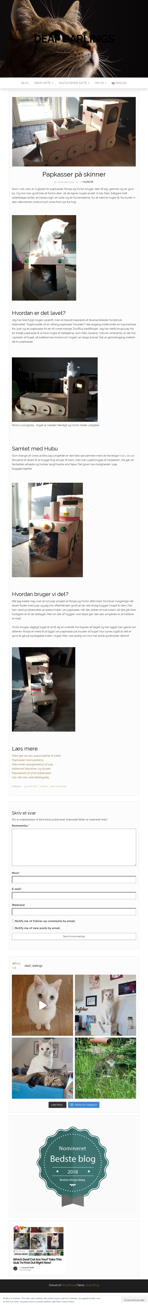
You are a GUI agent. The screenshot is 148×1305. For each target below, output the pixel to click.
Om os (100, 83)
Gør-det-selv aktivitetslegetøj (30, 777)
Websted (18, 905)
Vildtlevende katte (73, 83)
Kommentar (21, 825)
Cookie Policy (68, 1301)
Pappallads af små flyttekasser (31, 773)
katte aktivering (58, 786)
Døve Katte (42, 83)
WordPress (68, 1285)
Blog (25, 83)
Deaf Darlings (74, 38)
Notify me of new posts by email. (37, 928)
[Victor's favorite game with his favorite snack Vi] (42, 1005)
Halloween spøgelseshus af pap (32, 764)
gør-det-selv (30, 786)
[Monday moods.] (42, 1068)
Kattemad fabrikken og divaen (31, 768)
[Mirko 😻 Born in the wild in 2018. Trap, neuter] (105, 1068)
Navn (16, 873)
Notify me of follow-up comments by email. (45, 921)
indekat (43, 786)
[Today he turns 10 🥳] (105, 1005)
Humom (88, 182)
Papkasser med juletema (27, 760)
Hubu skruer (126, 455)
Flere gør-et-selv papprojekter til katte (36, 755)
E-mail (17, 889)
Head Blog (92, 1285)
